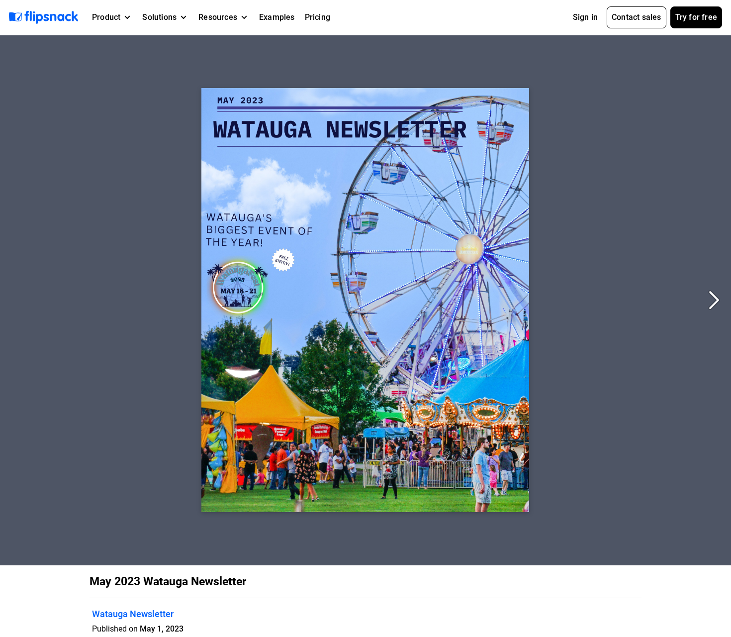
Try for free (696, 17)
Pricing (317, 17)
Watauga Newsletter (133, 614)
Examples (277, 17)
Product (106, 17)
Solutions (159, 17)
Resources (217, 17)
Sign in (585, 17)
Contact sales (636, 17)
